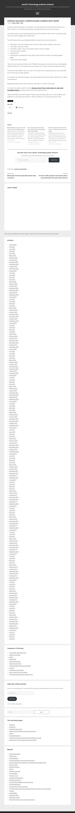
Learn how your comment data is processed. (44, 234)
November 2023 (13, 316)
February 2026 (13, 258)
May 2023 (12, 329)
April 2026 (12, 253)
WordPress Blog (14, 795)
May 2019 (12, 434)
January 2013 (13, 595)
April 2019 (12, 436)
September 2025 (14, 268)
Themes (11, 791)
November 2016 (13, 499)
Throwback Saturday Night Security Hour (21, 674)
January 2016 (13, 519)
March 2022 (12, 360)
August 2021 (13, 375)
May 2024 (12, 303)
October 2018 (13, 449)
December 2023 (13, 314)
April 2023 (12, 332)
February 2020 (13, 414)
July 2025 (12, 273)
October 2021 (13, 371)
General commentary (15, 663)
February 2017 (13, 493)
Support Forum (13, 775)
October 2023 (13, 318)
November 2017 (13, 473)
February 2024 (13, 310)
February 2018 (13, 467)
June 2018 (12, 458)
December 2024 (13, 288)
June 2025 (12, 275)
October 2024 (13, 292)
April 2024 (12, 305)
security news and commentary (18, 672)
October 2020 (13, 397)
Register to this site (14, 771)
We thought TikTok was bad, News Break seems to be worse (21, 177)
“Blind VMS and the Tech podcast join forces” (22, 799)
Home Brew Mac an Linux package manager (22, 760)
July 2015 (12, 532)
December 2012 (13, 597)
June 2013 (12, 584)
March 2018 (12, 464)
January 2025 (13, 286)
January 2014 (13, 569)
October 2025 (13, 266)
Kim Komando (13, 765)
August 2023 (13, 323)
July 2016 (12, 508)
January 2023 (13, 338)
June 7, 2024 (15, 23)
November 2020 (13, 395)
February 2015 (13, 541)
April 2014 (12, 562)
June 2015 (12, 534)
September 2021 (14, 373)
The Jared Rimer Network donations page (21, 782)
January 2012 (13, 619)
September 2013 (14, 578)
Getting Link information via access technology (22, 731)
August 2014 (13, 554)
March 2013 (12, 591)
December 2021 (13, 366)
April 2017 (12, 488)
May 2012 (12, 610)
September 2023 (14, 321)
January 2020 (13, 416)
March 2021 (12, 386)
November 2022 (13, 342)
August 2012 (13, 604)
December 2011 (13, 621)
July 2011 (12, 632)
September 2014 (14, 551)
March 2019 (12, 438)
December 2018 (13, 445)
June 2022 (12, 353)
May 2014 (12, 560)
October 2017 (13, 475)
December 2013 (13, 571)
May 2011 (12, 636)
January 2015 (13, 543)
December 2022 (13, 340)
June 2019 (12, 432)
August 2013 (13, 580)
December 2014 (13, 545)
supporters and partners (16, 778)
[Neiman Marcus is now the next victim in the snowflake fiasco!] (17, 135)
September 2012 (14, 602)
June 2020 (12, 406)
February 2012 (13, 617)
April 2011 (12, 639)
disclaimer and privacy (15, 729)
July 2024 (12, 299)
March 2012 (12, 615)
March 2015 (12, 538)
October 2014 (13, 549)
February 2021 (13, 388)
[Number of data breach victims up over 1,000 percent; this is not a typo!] (58, 136)
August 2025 (13, 271)
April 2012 (12, 612)
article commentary (21, 169)
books (11, 657)
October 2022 (13, 345)
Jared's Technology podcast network (37, 4)
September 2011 (14, 628)
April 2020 (12, 410)
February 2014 (13, 567)
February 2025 (13, 284)
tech (22, 23)
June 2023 (12, 327)
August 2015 (13, 530)
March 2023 (12, 334)
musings (11, 668)
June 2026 (12, 249)
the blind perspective (15, 780)
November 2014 (13, 547)
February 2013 (13, 593)
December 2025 (13, 262)
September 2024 (14, 295)
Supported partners (14, 735)
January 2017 (13, 495)
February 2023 (13, 336)
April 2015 (12, 536)
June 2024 (12, 301)
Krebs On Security (14, 767)
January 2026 (13, 260)
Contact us (12, 727)
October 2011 (13, 626)
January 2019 (13, 443)
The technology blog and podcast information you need (25, 738)
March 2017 (12, 491)
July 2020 (12, 403)
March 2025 (12, 281)
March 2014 (12, 565)
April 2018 (12, 462)
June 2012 (12, 608)
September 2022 (14, 347)
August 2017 (13, 480)
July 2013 (12, 582)
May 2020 (12, 408)
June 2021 (12, 379)
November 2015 (13, 523)
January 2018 (13, 469)
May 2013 (12, 586)
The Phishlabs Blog (14, 784)
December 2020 (13, 393)
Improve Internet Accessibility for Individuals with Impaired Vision (27, 762)
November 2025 (13, 264)
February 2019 (13, 440)
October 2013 (13, 575)
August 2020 (13, 401)
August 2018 (13, 453)
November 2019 (13, 421)
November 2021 (13, 369)
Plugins (11, 769)
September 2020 (14, 399)
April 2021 (12, 384)
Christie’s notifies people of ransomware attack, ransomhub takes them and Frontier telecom (53, 177)
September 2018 (14, 451)
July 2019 (12, 430)
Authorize (12, 725)
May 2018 (12, 460)
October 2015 (13, 525)
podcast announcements (16, 670)
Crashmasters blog (14, 754)
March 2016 (12, 517)
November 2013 (13, 573)
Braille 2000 (12, 659)
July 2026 (12, 247)
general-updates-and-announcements (20, 666)
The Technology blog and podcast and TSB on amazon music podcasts (30, 788)
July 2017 (12, 482)
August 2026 (13, 244)
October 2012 (13, 599)
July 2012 (12, 606)
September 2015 (14, 528)
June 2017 (12, 484)
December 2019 (13, 419)
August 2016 (13, 506)
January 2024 (13, 312)
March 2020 (12, 412)
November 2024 (13, 290)
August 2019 (13, 427)
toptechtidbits (13, 793)
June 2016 (12, 510)
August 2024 (13, 297)
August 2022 (13, 349)
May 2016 (12, 512)
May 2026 (12, 251)
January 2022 (13, 364)
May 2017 (12, 486)
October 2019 (13, 423)
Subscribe (54, 160)
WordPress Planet (14, 797)
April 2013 (12, 589)
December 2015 (13, 521)
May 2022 (12, 356)
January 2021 (13, 390)
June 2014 (12, 558)
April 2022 (12, 358)
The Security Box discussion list (18, 786)
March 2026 (12, 255)
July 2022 (12, 351)
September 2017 (14, 477)
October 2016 (13, 501)
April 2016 (12, 514)
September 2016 (14, 504)
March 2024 (12, 308)
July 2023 (12, 325)
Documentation (13, 758)
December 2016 (13, 497)
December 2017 (13, 471)
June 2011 (12, 634)
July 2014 (12, 556)
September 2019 (14, 425)
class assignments (14, 661)
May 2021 (12, 382)
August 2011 (13, 630)
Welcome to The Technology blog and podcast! (22, 740)
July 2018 (12, 456)
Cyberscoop (12, 756)
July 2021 (12, 377)
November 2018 (13, 447)
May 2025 (12, 277)
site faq (11, 733)
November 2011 (13, 623)
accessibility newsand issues (17, 652)
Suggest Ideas (13, 773)
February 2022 (13, 362)
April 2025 (12, 279)
